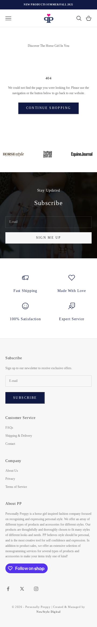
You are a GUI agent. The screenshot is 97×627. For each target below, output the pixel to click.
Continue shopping (48, 108)
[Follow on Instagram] (36, 588)
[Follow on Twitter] (22, 588)
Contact (10, 444)
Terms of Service (16, 487)
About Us (11, 471)
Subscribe (25, 398)
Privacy (10, 479)
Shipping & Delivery (18, 436)
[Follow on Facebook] (8, 588)
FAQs (9, 427)
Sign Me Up (48, 237)
